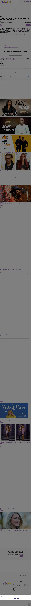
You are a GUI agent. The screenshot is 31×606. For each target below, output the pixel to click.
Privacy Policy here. (20, 596)
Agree (16, 598)
